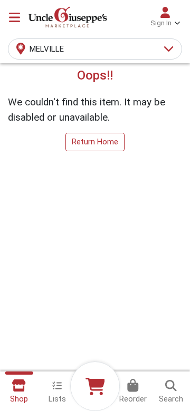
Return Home (95, 141)
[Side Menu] (14, 17)
